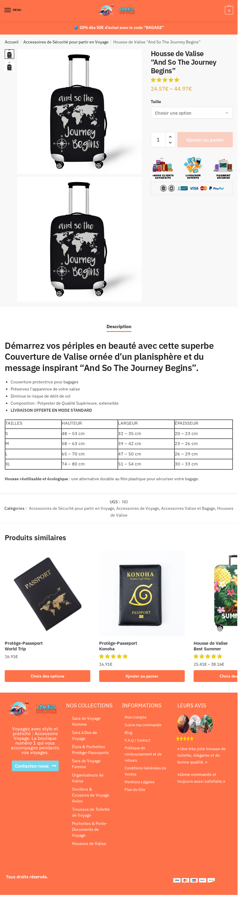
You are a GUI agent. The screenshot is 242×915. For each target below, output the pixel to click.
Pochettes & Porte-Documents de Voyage (89, 829)
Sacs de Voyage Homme (86, 721)
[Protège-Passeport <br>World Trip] (47, 593)
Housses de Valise (89, 843)
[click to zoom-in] (79, 111)
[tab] (119, 321)
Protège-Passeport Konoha (118, 646)
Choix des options (47, 676)
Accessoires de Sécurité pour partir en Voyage (66, 42)
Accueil (12, 42)
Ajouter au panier (205, 140)
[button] (165, 80)
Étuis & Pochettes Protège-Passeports (90, 749)
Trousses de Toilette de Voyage (91, 812)
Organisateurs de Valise (88, 778)
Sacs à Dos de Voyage (84, 735)
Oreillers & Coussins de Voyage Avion (90, 795)
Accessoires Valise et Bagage (188, 508)
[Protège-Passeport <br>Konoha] (142, 593)
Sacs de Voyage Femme (86, 763)
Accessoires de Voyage (137, 508)
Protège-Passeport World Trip (24, 646)
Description (119, 326)
